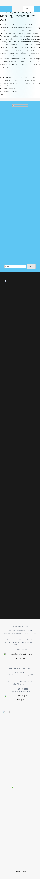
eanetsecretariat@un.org (21, 654)
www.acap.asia (20, 700)
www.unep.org (20, 658)
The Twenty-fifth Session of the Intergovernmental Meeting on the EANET (30, 80)
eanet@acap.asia (22, 696)
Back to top (20, 872)
